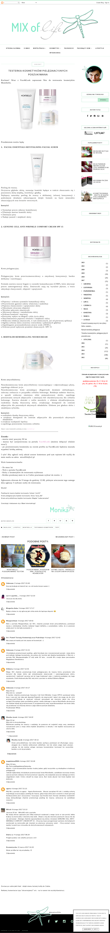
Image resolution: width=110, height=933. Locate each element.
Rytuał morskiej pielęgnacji (90, 330)
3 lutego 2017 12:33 (27, 596)
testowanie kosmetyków (43, 527)
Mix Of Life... (16, 930)
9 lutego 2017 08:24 (22, 835)
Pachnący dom (84, 48)
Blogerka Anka (12, 608)
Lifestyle (99, 48)
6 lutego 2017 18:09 (25, 717)
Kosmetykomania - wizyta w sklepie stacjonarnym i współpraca (100, 196)
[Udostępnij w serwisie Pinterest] (72, 520)
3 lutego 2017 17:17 (26, 608)
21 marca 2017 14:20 (26, 847)
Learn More (87, 929)
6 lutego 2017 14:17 (22, 688)
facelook (7, 527)
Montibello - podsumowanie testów (13, 570)
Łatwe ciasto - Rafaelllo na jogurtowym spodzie (63, 570)
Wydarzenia (55, 53)
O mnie (27, 48)
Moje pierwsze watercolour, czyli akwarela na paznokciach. (101, 166)
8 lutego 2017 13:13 (19, 809)
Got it (96, 929)
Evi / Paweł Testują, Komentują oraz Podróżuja (25, 637)
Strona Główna (13, 48)
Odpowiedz (10, 589)
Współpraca (39, 48)
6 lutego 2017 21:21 (19, 788)
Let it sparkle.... (12, 596)
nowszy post (8, 537)
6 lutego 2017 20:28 (27, 761)
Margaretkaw (11, 621)
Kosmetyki (55, 48)
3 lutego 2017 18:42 (25, 621)
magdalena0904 (12, 761)
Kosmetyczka (11, 847)
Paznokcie (69, 48)
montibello (27, 527)
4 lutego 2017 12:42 (52, 637)
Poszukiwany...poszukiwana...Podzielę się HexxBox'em (38, 571)
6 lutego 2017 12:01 (21, 669)
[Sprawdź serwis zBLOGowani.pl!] (95, 426)
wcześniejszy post (65, 537)
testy (57, 527)
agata (8, 788)
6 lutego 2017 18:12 (31, 740)
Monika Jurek (11, 717)
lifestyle (16, 527)
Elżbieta (9, 669)
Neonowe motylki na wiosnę (100, 152)
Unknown (10, 583)
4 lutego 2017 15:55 (22, 650)
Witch (8, 809)
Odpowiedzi (13, 736)
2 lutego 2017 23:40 (22, 583)
